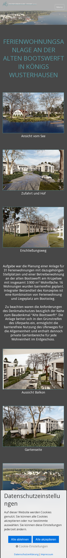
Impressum (47, 554)
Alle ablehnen (20, 539)
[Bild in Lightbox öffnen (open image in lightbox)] (33, 112)
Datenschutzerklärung (26, 554)
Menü (59, 7)
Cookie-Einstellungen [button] (33, 546)
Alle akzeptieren (46, 539)
